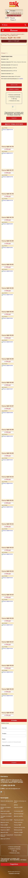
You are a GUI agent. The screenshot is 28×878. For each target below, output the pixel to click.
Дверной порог (4, 832)
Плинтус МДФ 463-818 (8, 665)
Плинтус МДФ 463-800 (8, 241)
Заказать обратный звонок (14, 15)
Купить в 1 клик (14, 84)
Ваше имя (4, 728)
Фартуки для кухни (18, 819)
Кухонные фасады (18, 813)
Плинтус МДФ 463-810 (8, 476)
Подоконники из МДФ (6, 813)
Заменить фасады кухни (7, 801)
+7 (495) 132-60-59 (15, 13)
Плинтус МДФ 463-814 (8, 571)
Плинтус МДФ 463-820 (8, 712)
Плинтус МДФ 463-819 (8, 689)
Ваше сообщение (6, 745)
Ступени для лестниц (19, 827)
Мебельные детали (5, 827)
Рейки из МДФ (4, 824)
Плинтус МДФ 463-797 (8, 170)
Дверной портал (5, 822)
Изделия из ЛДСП (5, 829)
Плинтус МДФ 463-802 (8, 288)
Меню (5, 25)
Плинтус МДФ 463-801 (8, 264)
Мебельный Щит (18, 829)
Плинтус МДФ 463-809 (8, 453)
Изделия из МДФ (18, 807)
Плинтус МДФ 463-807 (8, 406)
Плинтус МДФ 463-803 (8, 311)
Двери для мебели (5, 838)
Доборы (16, 804)
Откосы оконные (18, 822)
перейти (21, 78)
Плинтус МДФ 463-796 (8, 146)
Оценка (3, 739)
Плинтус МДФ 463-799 (8, 217)
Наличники (3, 804)
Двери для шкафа (5, 811)
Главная (7, 34)
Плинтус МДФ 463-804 (8, 335)
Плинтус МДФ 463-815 (8, 594)
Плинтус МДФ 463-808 (8, 429)
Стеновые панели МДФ (6, 819)
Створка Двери (18, 834)
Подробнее (14, 118)
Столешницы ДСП (18, 811)
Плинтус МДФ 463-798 (8, 193)
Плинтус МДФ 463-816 (8, 618)
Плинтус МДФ (4, 35)
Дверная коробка (18, 816)
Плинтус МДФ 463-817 (8, 642)
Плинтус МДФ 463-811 (8, 500)
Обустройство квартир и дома (17, 34)
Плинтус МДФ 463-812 (8, 524)
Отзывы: (3, 53)
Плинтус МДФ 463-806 (8, 382)
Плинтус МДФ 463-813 (8, 547)
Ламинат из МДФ (18, 832)
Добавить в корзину (14, 89)
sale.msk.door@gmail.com (13, 788)
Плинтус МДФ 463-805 (8, 358)
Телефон (4, 733)
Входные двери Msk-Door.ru (14, 871)
